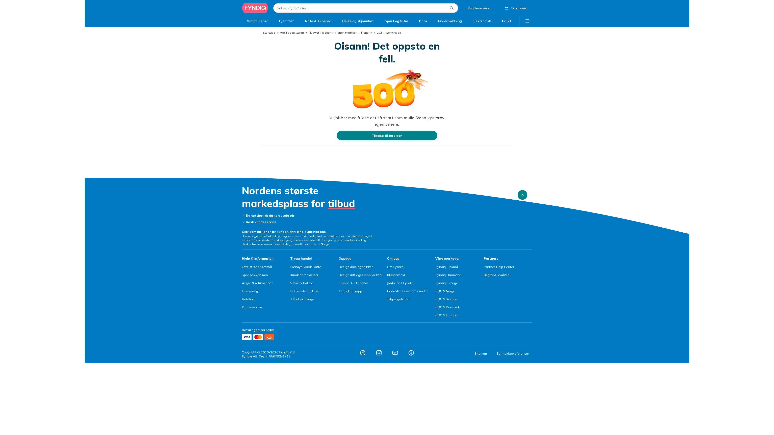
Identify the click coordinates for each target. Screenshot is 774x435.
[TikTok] (362, 352)
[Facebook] (411, 352)
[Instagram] (378, 352)
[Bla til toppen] (522, 195)
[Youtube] (395, 352)
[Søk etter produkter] (452, 8)
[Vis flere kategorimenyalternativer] (527, 21)
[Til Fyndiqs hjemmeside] (255, 8)
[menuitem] (257, 21)
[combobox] (365, 8)
